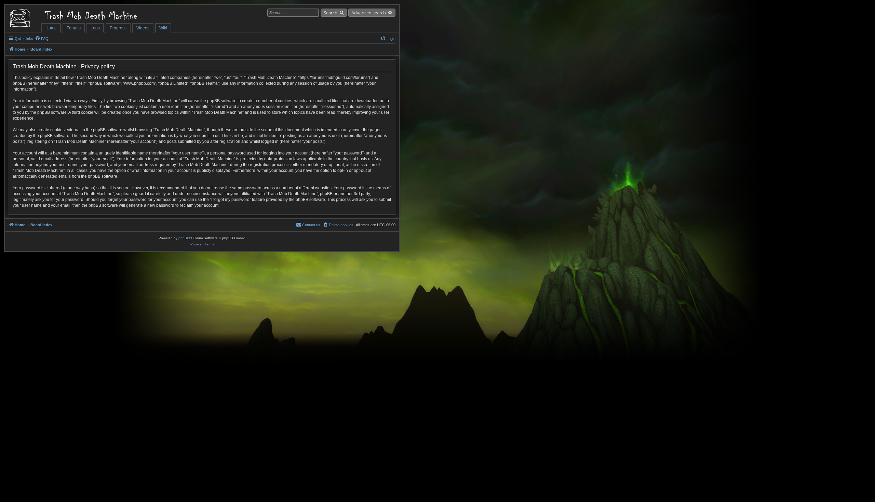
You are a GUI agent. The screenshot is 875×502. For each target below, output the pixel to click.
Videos (142, 28)
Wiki (163, 28)
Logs (95, 28)
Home (51, 28)
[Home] (23, 18)
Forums (74, 28)
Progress (118, 28)
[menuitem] (42, 39)
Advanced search (368, 13)
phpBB (183, 238)
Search (330, 13)
